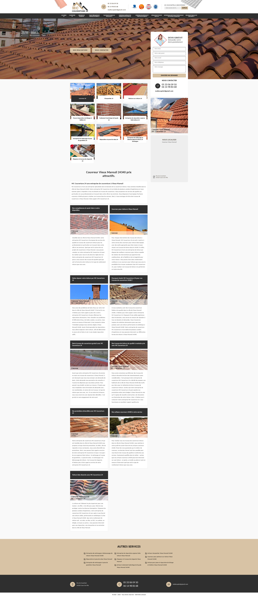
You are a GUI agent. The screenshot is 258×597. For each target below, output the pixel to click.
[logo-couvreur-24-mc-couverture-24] (80, 7)
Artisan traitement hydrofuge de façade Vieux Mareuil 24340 (129, 566)
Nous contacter (101, 50)
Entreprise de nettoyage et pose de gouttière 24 (142, 16)
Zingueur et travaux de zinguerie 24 (191, 16)
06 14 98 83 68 (113, 7)
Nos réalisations (80, 50)
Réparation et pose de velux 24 (156, 16)
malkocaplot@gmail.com (117, 10)
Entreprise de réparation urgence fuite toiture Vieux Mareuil (129, 555)
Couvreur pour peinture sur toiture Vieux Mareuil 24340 (160, 558)
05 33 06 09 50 (113, 3)
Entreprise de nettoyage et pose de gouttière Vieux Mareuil (97, 564)
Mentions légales (140, 594)
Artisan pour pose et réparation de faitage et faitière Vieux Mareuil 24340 (160, 564)
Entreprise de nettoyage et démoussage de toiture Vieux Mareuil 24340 (99, 555)
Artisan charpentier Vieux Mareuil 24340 (160, 553)
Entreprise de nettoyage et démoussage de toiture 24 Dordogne (174, 16)
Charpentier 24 (72, 16)
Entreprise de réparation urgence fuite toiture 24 (125, 16)
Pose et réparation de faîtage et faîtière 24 (94, 16)
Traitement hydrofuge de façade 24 (109, 16)
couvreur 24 (63, 16)
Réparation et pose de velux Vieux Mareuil (99, 559)
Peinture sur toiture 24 (82, 16)
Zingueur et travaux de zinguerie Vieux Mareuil (129, 560)
